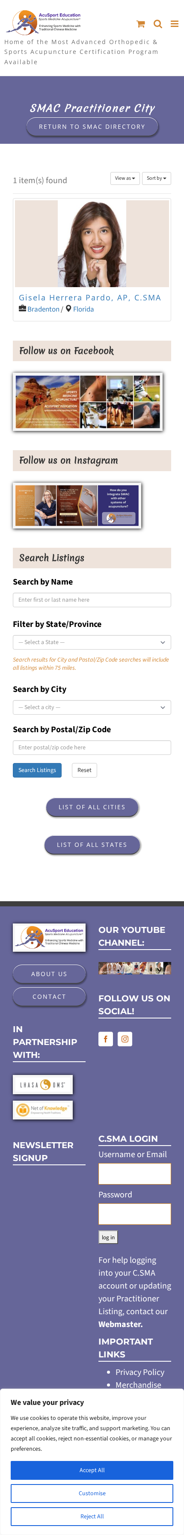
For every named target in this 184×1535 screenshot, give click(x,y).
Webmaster (119, 1324)
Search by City (39, 689)
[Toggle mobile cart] (141, 23)
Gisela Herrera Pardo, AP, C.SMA (90, 297)
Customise (92, 1493)
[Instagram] (125, 1039)
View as (123, 178)
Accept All (92, 1470)
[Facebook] (105, 1039)
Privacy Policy (140, 1372)
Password (115, 1195)
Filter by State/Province (57, 624)
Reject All (92, 1516)
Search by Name (43, 582)
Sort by (155, 178)
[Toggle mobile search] (158, 23)
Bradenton (43, 309)
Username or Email (132, 1155)
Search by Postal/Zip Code (62, 730)
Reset (84, 770)
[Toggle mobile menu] (175, 23)
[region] (92, 1462)
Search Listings (37, 770)
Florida (83, 309)
